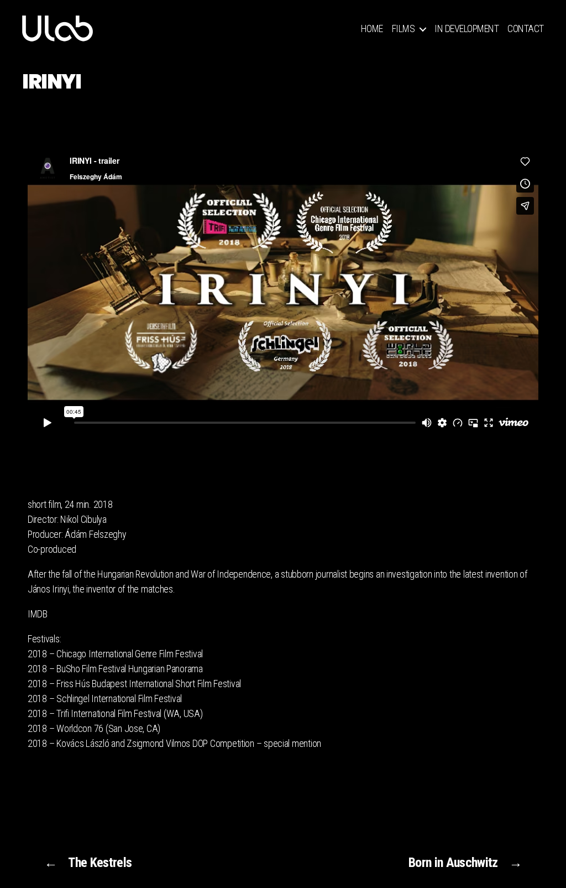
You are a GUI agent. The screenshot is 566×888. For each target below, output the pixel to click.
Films (403, 28)
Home (372, 28)
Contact (525, 28)
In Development (466, 28)
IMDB (38, 614)
